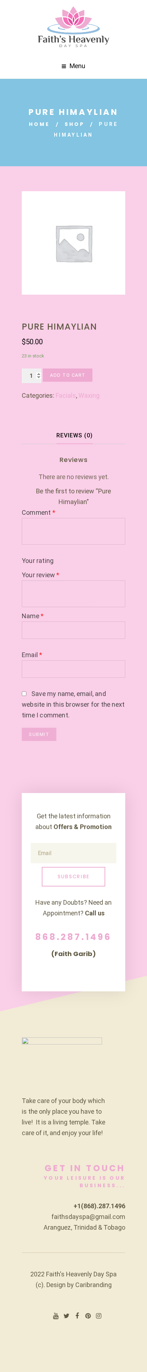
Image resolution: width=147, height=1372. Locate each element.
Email (32, 655)
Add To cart (67, 375)
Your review (41, 575)
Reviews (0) (74, 435)
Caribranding (93, 1285)
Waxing (89, 395)
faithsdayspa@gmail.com (88, 1216)
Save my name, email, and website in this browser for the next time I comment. (73, 704)
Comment (38, 512)
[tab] (74, 435)
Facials (66, 395)
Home (39, 124)
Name (33, 616)
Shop (75, 124)
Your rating (38, 560)
